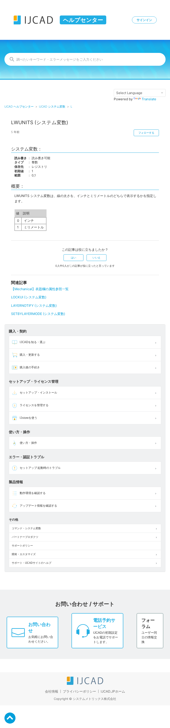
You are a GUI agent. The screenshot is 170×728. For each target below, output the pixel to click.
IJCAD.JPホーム (113, 691)
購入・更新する (30, 354)
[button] (156, 342)
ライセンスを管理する (34, 405)
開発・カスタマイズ (24, 554)
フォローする (146, 132)
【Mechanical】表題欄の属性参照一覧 (40, 289)
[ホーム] (85, 684)
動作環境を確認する (33, 493)
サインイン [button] (144, 20)
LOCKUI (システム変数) (28, 297)
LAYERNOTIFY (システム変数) (34, 305)
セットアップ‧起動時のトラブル (40, 467)
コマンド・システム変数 (26, 528)
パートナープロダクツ (25, 537)
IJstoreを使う (28, 417)
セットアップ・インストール (38, 392)
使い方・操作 (28, 442)
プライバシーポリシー (79, 691)
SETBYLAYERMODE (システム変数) (38, 314)
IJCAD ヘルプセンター (19, 106)
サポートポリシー (22, 545)
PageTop (9, 718)
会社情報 (51, 691)
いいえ (96, 257)
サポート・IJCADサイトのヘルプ (31, 562)
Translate (149, 99)
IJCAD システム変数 (52, 106)
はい (73, 257)
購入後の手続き (30, 367)
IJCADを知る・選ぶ (32, 342)
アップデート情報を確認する (38, 505)
